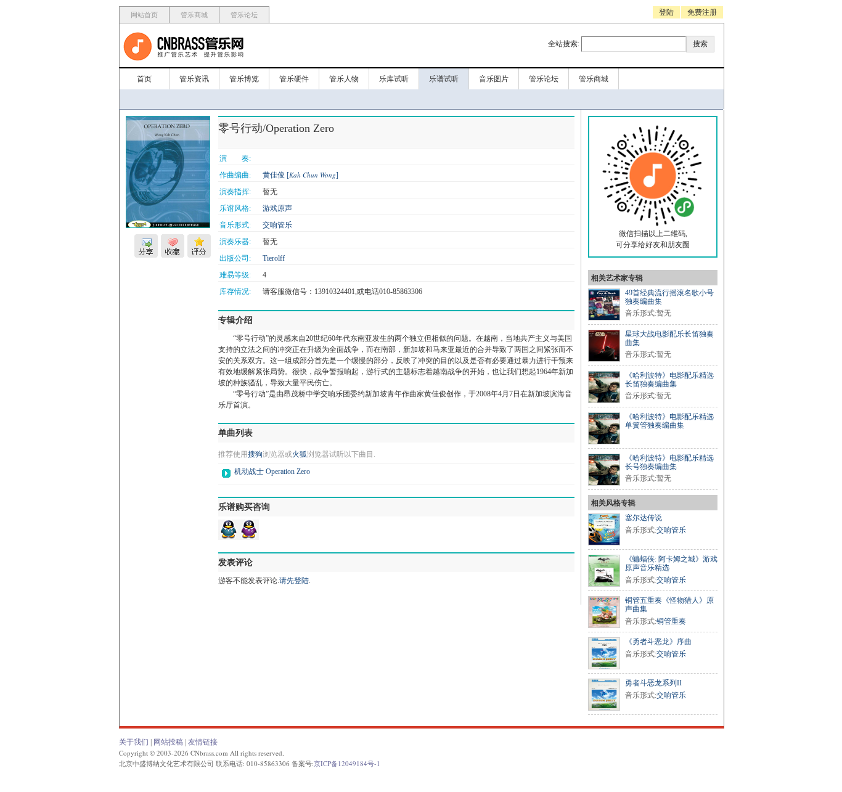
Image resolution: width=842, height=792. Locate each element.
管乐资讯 (194, 79)
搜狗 (255, 454)
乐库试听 (394, 79)
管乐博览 (244, 79)
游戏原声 (277, 208)
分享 (146, 246)
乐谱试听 (444, 79)
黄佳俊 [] (300, 175)
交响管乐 (277, 225)
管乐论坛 (244, 14)
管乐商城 (194, 14)
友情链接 (203, 742)
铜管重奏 (671, 621)
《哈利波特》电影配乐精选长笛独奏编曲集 (669, 379)
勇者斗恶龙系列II (653, 683)
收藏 (172, 246)
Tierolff (274, 258)
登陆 (666, 12)
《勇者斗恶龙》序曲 (658, 641)
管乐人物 (344, 79)
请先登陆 (294, 580)
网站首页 (144, 14)
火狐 (299, 454)
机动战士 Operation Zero (272, 471)
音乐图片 (494, 79)
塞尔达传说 (643, 517)
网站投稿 (168, 742)
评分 (199, 246)
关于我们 (134, 742)
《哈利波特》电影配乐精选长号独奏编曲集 (669, 462)
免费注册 (702, 12)
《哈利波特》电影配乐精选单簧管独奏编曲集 (669, 421)
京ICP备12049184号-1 (347, 763)
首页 (144, 79)
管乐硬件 (294, 79)
